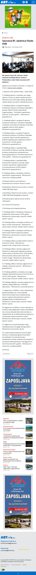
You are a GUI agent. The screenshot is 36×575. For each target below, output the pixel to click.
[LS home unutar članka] (18, 386)
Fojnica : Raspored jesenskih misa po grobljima (13, 452)
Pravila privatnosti (16, 564)
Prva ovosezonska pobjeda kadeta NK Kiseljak (14, 429)
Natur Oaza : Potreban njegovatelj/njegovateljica (11, 467)
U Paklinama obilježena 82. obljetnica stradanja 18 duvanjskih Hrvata (13, 436)
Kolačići (24, 564)
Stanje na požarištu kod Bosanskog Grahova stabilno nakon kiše (12, 460)
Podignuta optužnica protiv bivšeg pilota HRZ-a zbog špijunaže (14, 444)
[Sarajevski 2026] (18, 17)
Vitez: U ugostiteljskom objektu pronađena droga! (13, 421)
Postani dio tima (24, 549)
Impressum (4, 566)
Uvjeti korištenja (5, 564)
